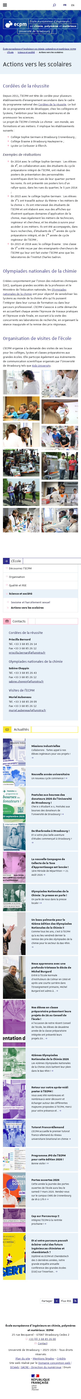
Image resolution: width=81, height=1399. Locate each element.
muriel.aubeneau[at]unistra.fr (27, 710)
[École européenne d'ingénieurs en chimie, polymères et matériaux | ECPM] (16, 24)
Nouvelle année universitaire (50, 774)
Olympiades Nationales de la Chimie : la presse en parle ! (50, 893)
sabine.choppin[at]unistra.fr (26, 681)
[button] (54, 5)
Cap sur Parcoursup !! (45, 1216)
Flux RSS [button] (66, 1301)
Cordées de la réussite (52, 104)
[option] (40, 752)
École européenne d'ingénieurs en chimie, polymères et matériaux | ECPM (39, 49)
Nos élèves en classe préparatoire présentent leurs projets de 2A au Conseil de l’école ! (51, 1013)
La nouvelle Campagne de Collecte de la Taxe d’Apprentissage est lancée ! (49, 863)
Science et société (26, 52)
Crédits (61, 1358)
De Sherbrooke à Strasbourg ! (50, 831)
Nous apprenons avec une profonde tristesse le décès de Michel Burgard (51, 967)
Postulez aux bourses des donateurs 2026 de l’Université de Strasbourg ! (51, 799)
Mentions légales (43, 1358)
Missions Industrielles (45, 746)
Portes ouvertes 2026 (45, 1180)
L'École (10, 52)
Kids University (41, 365)
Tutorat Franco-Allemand (47, 1127)
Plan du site (23, 1358)
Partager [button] (47, 1301)
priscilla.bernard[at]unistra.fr (27, 652)
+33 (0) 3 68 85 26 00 (42, 1339)
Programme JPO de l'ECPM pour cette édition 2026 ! (48, 1157)
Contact (42, 1343)
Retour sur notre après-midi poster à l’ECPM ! (49, 1089)
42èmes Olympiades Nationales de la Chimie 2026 (50, 1057)
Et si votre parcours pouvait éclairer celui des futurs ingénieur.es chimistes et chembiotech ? (49, 1246)
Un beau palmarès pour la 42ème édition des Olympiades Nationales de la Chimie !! (51, 924)
